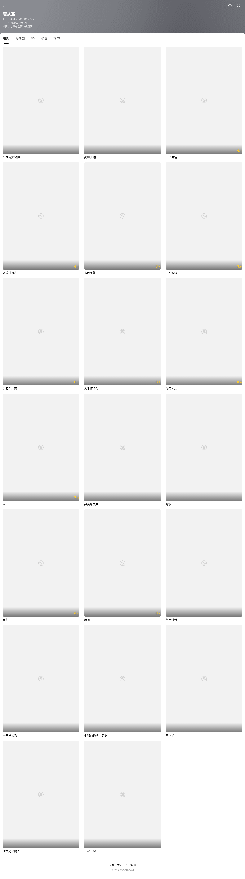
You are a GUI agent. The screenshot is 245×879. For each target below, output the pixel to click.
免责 (119, 865)
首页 (111, 865)
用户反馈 (131, 865)
